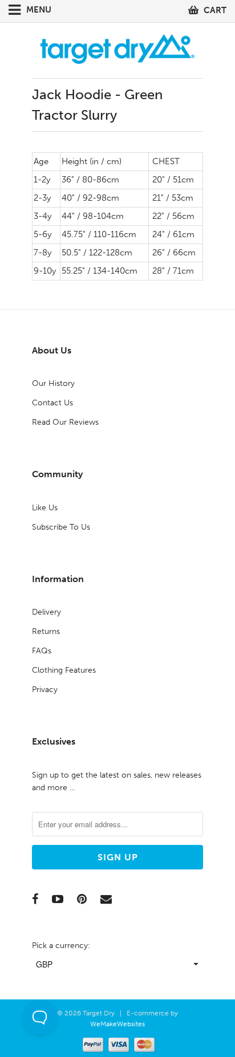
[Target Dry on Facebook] (35, 899)
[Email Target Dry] (106, 899)
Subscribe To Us (61, 527)
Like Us (45, 508)
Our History (53, 383)
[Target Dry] (117, 47)
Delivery (46, 612)
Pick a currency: (61, 945)
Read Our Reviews (65, 422)
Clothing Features (64, 670)
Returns (46, 631)
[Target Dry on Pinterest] (82, 899)
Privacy (45, 689)
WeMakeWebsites (117, 1024)
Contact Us (52, 403)
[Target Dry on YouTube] (57, 899)
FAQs (41, 651)
